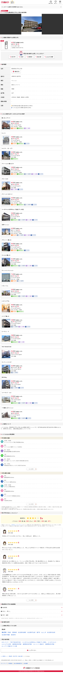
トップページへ (32, 650)
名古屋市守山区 (31, 632)
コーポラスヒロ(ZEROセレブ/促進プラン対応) (34, 642)
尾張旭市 (30, 56)
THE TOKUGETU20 (15, 642)
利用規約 (10, 663)
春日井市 (13, 634)
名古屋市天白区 (51, 632)
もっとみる (31, 468)
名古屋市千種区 (6, 634)
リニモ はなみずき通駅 (17, 107)
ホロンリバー (5, 642)
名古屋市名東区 (22, 632)
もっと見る (31, 600)
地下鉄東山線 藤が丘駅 (17, 105)
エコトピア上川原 (6, 644)
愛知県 (3, 629)
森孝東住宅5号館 (17, 644)
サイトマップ (4, 663)
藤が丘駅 (39, 56)
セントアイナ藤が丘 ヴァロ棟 (9, 646)
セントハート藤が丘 (38, 644)
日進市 (21, 56)
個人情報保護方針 (18, 663)
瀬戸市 (38, 632)
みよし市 (43, 632)
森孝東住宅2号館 (27, 644)
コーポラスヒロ (52, 642)
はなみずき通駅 (49, 56)
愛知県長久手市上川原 (16, 68)
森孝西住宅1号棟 (49, 644)
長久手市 (13, 56)
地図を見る (17, 71)
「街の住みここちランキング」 (16, 524)
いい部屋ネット (4, 656)
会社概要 (26, 663)
